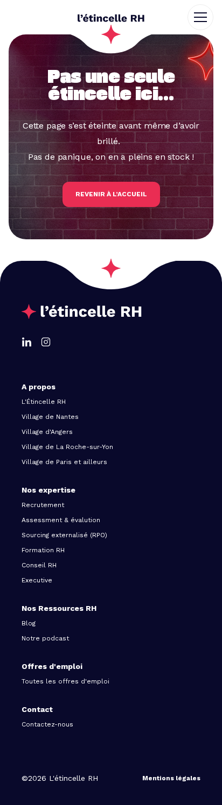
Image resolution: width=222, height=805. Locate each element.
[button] (205, 17)
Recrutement (43, 505)
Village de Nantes (50, 417)
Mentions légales (171, 778)
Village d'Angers (47, 432)
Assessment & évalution (61, 520)
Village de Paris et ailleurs (64, 462)
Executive (37, 580)
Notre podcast (45, 638)
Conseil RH (39, 565)
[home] (110, 17)
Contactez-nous (47, 724)
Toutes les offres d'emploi (65, 681)
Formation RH (43, 550)
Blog (29, 623)
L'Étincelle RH (44, 401)
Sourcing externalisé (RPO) (64, 535)
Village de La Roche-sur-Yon (67, 447)
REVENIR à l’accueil (111, 194)
